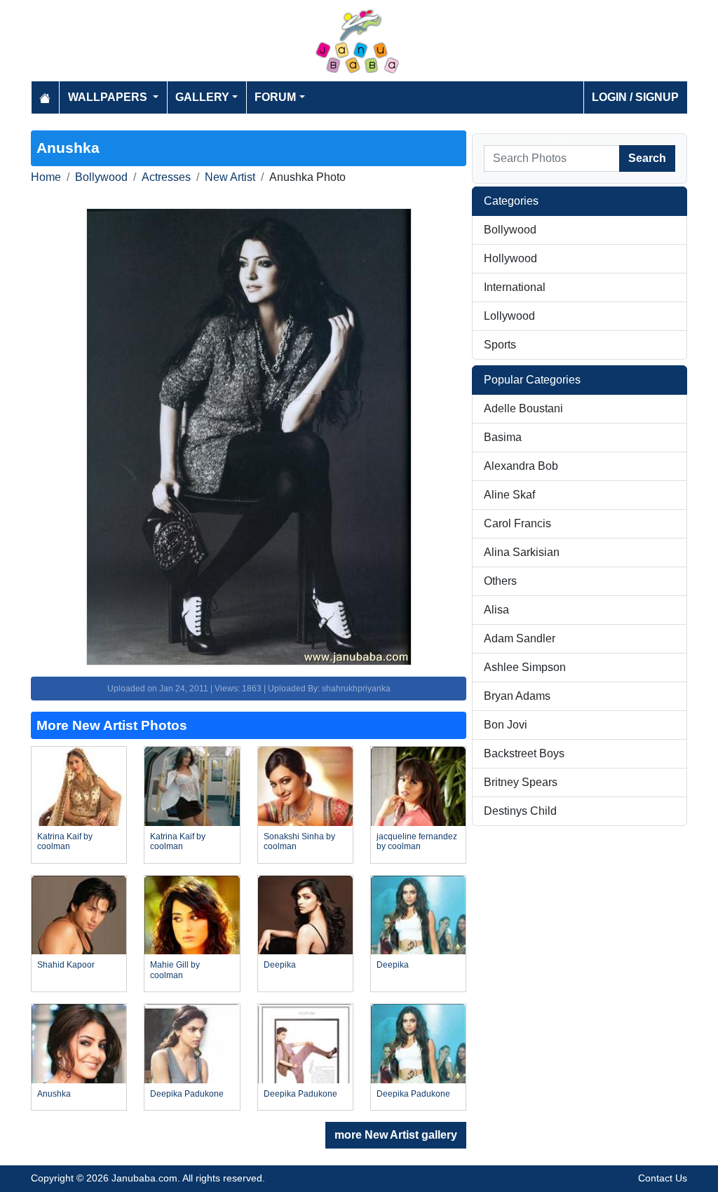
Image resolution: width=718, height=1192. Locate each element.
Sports (500, 345)
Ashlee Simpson (525, 667)
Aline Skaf (509, 495)
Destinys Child (520, 811)
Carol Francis (517, 523)
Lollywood (509, 316)
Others (500, 581)
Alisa (496, 610)
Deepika (280, 965)
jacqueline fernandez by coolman (417, 841)
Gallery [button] (202, 97)
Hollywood (510, 258)
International (515, 287)
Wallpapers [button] (109, 97)
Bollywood (101, 177)
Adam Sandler (519, 638)
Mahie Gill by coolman (175, 970)
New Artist (230, 177)
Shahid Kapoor (66, 965)
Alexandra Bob (521, 466)
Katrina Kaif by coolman (65, 841)
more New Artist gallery (395, 1135)
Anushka (54, 1094)
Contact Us (662, 1178)
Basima (503, 437)
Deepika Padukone (187, 1094)
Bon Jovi (505, 725)
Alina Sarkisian (522, 552)
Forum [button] (275, 97)
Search (647, 158)
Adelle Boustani (523, 408)
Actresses (166, 177)
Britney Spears (520, 782)
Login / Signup (635, 97)
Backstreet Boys (524, 753)
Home (46, 177)
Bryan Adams (517, 696)
